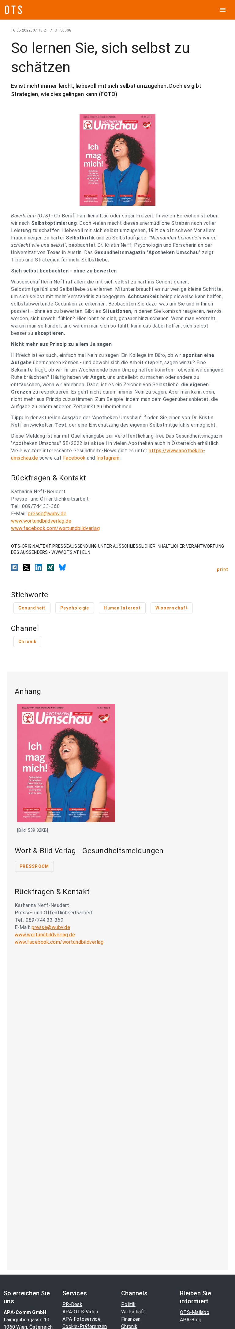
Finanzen (130, 1319)
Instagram (108, 458)
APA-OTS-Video (80, 1312)
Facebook (74, 458)
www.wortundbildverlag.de (41, 521)
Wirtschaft (133, 1312)
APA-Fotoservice (81, 1319)
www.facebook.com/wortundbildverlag (55, 528)
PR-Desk (72, 1304)
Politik (128, 1304)
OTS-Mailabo (194, 1312)
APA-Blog (190, 1320)
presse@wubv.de (47, 513)
